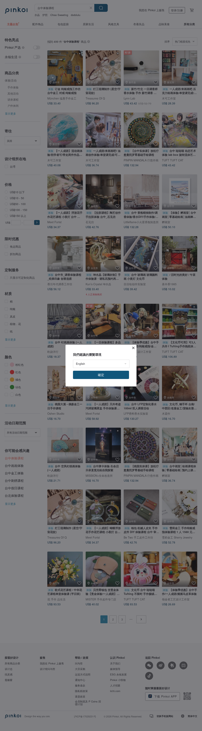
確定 (101, 374)
